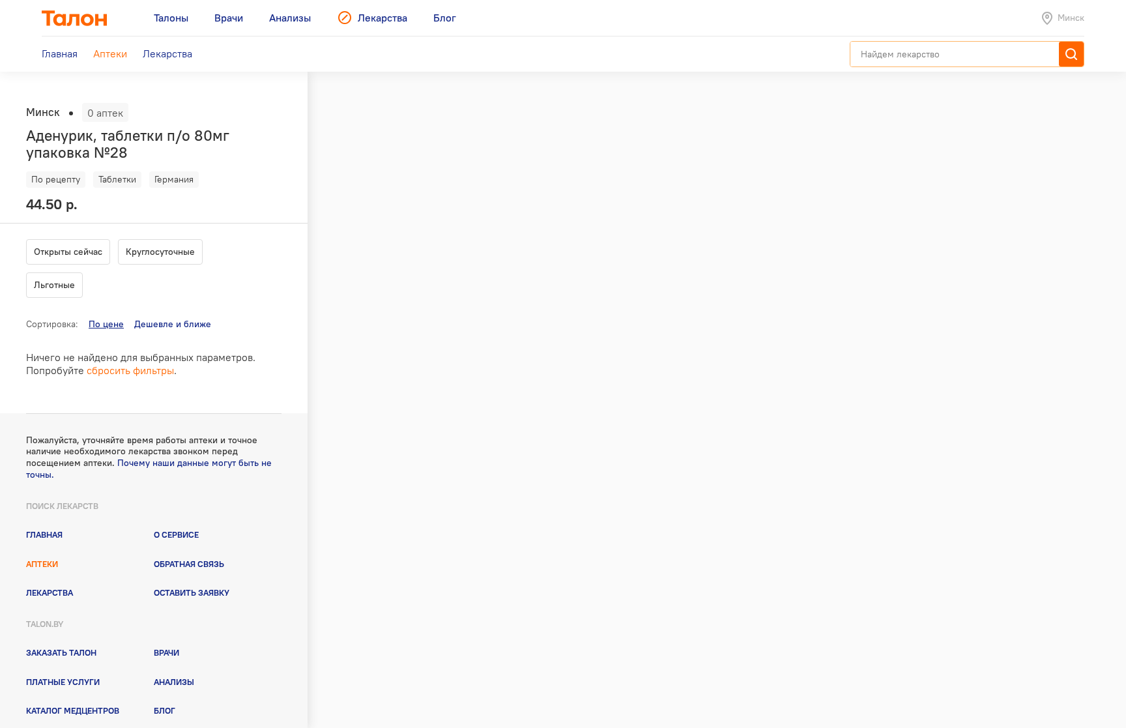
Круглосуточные (160, 251)
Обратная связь (189, 564)
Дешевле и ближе (172, 324)
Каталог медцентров (72, 710)
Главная (44, 534)
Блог (164, 710)
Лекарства (49, 592)
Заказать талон (61, 652)
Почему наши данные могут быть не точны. (149, 468)
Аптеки (42, 564)
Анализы (174, 682)
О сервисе (176, 534)
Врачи (166, 652)
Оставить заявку (191, 592)
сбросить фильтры (130, 370)
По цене (106, 324)
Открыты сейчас (68, 251)
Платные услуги (63, 682)
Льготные (54, 285)
